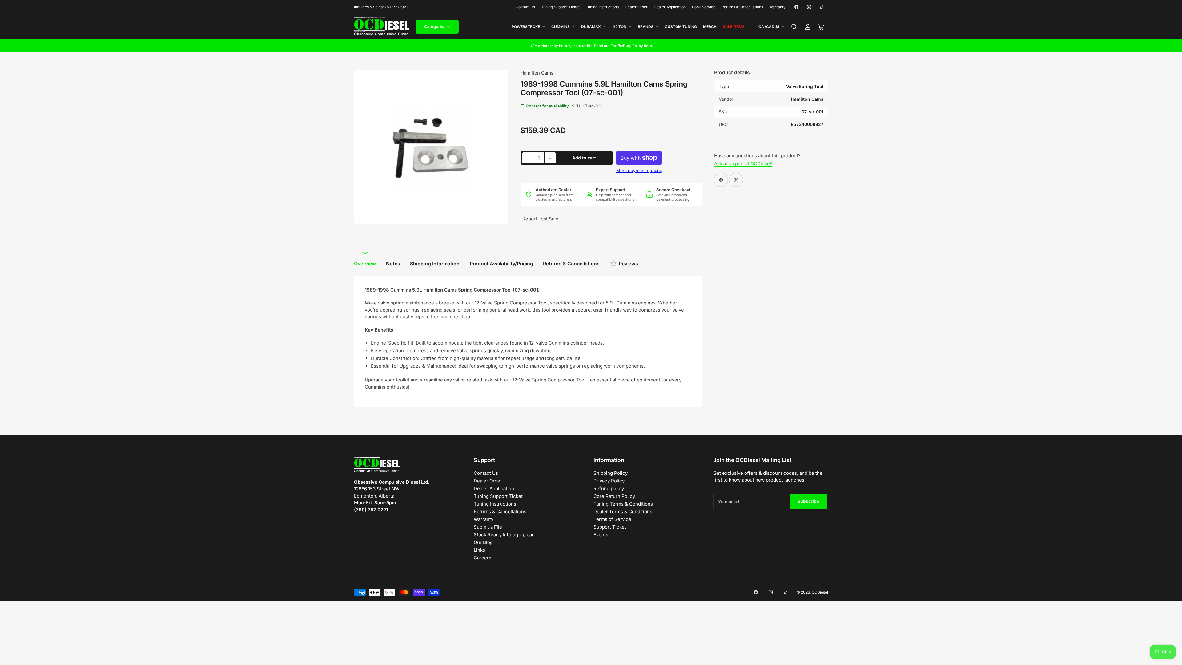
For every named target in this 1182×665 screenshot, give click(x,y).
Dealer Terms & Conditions (622, 511)
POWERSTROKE (526, 26)
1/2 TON (619, 26)
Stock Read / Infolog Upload (504, 535)
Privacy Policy (609, 481)
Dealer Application (670, 7)
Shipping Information (435, 263)
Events (600, 535)
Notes (393, 263)
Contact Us (525, 7)
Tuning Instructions (602, 7)
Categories (434, 26)
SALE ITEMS (734, 26)
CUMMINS (560, 26)
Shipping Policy (610, 473)
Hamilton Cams (537, 73)
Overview (365, 263)
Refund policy (608, 488)
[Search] (794, 27)
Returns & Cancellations (742, 7)
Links (479, 550)
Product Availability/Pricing (501, 263)
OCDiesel (820, 592)
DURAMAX (591, 26)
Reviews (628, 263)
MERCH (710, 26)
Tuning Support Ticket (560, 7)
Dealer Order (636, 7)
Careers (482, 558)
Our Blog (483, 542)
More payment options (639, 170)
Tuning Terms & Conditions (623, 504)
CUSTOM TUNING (681, 26)
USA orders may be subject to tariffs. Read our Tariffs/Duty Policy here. (591, 45)
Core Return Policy (614, 496)
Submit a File (488, 527)
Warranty (777, 7)
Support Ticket (609, 527)
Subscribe (808, 501)
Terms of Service (612, 519)
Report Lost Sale (540, 219)
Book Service (703, 7)
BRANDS (645, 26)
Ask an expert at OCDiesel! (743, 164)
